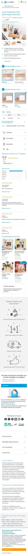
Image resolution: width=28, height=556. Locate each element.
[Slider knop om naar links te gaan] (4, 43)
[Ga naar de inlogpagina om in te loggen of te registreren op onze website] (21, 2)
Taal (4, 161)
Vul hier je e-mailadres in (8, 380)
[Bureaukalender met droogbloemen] (7, 244)
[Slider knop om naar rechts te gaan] (24, 43)
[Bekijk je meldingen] (23, 2)
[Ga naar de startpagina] (9, 2)
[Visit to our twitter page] (9, 419)
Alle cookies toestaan (7, 549)
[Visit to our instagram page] (19, 419)
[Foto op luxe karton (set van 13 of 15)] (20, 244)
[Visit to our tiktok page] (22, 419)
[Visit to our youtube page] (15, 419)
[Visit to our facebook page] (5, 419)
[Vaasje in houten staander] (7, 267)
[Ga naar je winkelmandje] (25, 2)
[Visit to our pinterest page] (12, 419)
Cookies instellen (6, 553)
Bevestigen (5, 385)
